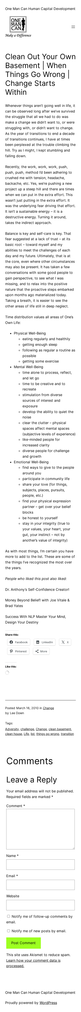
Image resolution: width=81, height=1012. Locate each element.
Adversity (12, 729)
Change (48, 708)
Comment (15, 806)
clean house (13, 734)
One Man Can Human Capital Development (40, 9)
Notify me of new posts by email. (39, 931)
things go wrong (47, 734)
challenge (27, 729)
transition (67, 734)
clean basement (60, 729)
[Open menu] (73, 26)
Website (12, 896)
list (33, 734)
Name (12, 856)
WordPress (48, 1003)
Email (12, 876)
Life (26, 734)
